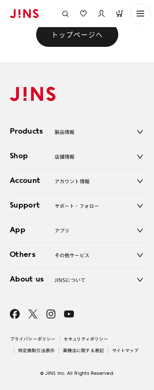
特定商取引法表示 (36, 350)
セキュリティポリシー (86, 339)
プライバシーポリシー (32, 339)
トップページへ (77, 34)
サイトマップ (125, 350)
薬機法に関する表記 (83, 350)
